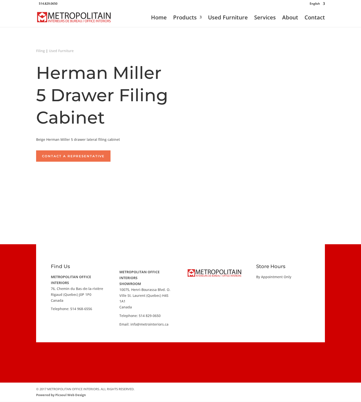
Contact (315, 18)
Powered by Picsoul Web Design (61, 395)
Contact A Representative (73, 156)
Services (265, 18)
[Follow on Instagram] (180, 354)
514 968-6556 (81, 308)
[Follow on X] (195, 354)
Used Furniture (228, 18)
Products (185, 18)
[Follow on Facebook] (165, 354)
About (290, 18)
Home (159, 18)
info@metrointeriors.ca (149, 324)
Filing (40, 50)
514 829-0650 (150, 315)
